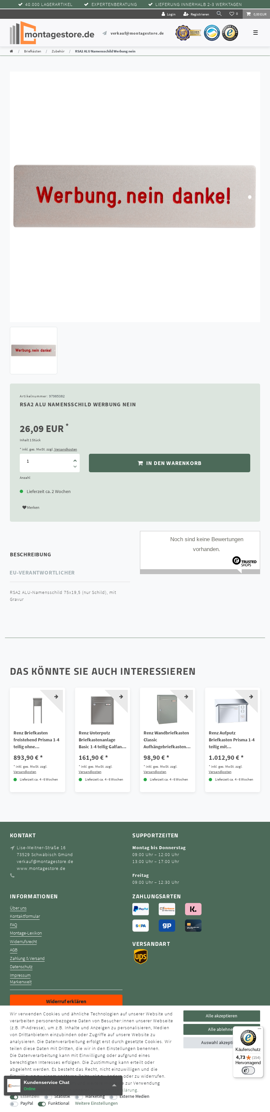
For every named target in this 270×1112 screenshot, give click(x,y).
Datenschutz (21, 967)
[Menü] (259, 1030)
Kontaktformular (25, 916)
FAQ (13, 925)
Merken (33, 507)
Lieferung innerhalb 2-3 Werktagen (198, 4)
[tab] (40, 554)
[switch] (248, 1070)
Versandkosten (65, 449)
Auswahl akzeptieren (221, 1042)
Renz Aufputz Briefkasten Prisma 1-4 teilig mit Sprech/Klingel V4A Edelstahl (232, 740)
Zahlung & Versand (27, 958)
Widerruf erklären (66, 1001)
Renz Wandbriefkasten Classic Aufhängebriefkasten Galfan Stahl (166, 740)
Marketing (95, 1096)
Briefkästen (32, 51)
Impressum (20, 975)
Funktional (58, 1103)
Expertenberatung (114, 4)
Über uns (18, 908)
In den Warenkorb (173, 463)
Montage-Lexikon (26, 933)
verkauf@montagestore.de (137, 33)
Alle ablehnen (221, 1029)
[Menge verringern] (75, 467)
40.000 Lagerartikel (49, 4)
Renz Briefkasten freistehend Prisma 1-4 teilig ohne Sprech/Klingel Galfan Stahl (36, 740)
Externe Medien (134, 1096)
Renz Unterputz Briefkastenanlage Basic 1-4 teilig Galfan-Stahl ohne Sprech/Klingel (101, 740)
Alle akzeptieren (221, 1016)
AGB (13, 950)
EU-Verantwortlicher (42, 572)
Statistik (62, 1096)
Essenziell (30, 1096)
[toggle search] (219, 13)
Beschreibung (30, 554)
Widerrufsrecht (23, 941)
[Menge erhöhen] (75, 458)
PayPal (26, 1103)
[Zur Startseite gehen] (11, 51)
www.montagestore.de (41, 868)
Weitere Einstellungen (96, 1103)
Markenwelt (21, 982)
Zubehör (58, 51)
